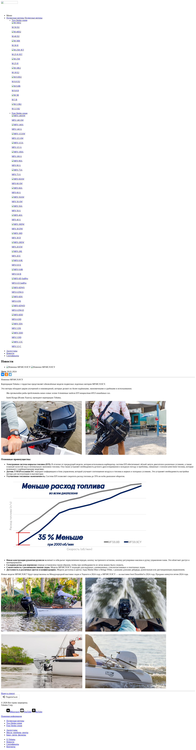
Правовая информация (11, 716)
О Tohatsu (10, 739)
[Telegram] (10, 374)
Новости (10, 353)
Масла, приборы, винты (17, 732)
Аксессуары (11, 351)
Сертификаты (12, 356)
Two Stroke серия (19, 20)
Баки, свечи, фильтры (16, 735)
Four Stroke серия (19, 113)
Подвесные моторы (15, 18)
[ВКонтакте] (2, 374)
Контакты (10, 746)
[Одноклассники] (6, 374)
